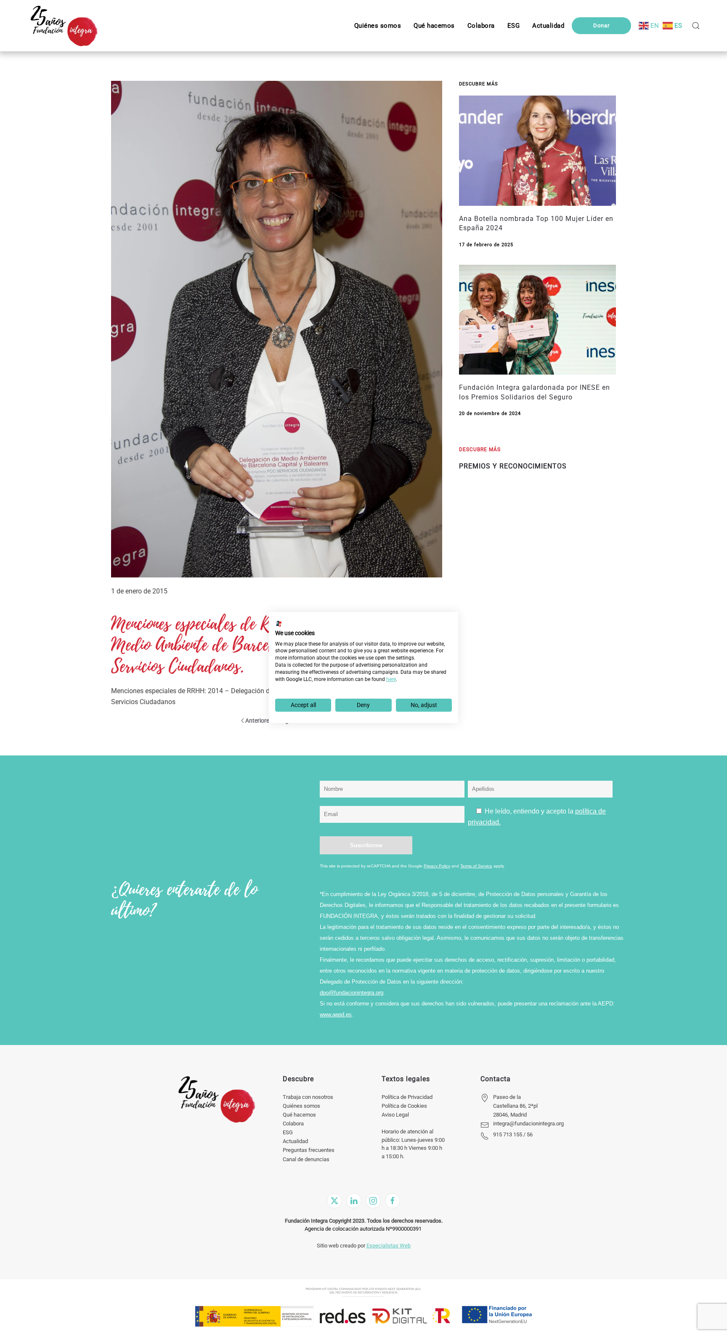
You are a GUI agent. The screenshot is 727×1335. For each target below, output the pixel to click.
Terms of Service (476, 866)
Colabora (293, 1123)
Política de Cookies (404, 1106)
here (391, 679)
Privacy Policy (437, 866)
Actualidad (295, 1141)
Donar (601, 25)
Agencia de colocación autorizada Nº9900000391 (363, 1229)
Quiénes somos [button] (377, 25)
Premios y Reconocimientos (513, 466)
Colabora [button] (481, 25)
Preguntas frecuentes (308, 1150)
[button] (513, 26)
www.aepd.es (336, 1014)
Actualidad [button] (548, 25)
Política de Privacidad (407, 1097)
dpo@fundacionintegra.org (351, 992)
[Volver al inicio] (64, 25)
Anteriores (258, 720)
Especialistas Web (388, 1245)
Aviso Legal (395, 1115)
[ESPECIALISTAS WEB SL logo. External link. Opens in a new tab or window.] (279, 624)
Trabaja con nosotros (308, 1097)
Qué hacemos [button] (434, 25)
